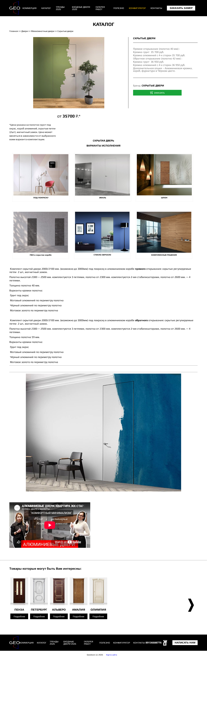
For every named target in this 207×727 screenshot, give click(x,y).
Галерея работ (100, 8)
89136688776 (154, 642)
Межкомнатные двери (42, 31)
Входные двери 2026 (81, 8)
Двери (24, 31)
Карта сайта (111, 655)
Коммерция (29, 8)
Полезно (118, 8)
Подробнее (19, 616)
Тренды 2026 (60, 8)
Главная (13, 31)
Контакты (156, 8)
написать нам (185, 642)
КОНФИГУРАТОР (137, 8)
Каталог (46, 8)
